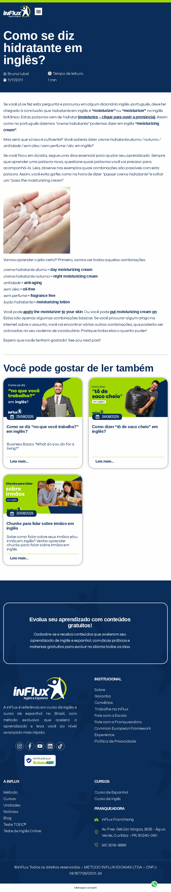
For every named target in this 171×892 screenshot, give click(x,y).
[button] (38, 11)
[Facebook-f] (30, 746)
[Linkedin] (50, 746)
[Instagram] (19, 746)
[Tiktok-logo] (60, 746)
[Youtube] (40, 746)
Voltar (102, 874)
